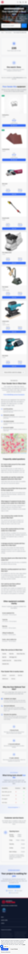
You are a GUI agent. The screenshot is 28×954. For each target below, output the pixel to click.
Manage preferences (5, 952)
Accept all (4, 949)
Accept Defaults (14, 949)
